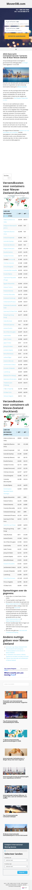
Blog (5, 883)
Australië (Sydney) (9, 241)
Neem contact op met (15, 883)
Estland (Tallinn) (8, 287)
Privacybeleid (24, 883)
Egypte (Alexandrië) (9, 283)
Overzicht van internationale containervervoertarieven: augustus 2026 (15, 702)
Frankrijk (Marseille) (9, 294)
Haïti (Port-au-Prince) (9, 525)
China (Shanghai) (8, 266)
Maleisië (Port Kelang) (10, 375)
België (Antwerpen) (9, 248)
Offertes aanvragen (16, 36)
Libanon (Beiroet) (8, 361)
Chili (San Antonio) (9, 263)
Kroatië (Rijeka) (8, 274)
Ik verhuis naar (8, 864)
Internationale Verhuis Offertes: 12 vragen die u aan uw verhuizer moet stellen (15, 796)
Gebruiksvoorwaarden (11, 885)
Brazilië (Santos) (8, 252)
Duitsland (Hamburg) (9, 298)
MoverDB (17, 608)
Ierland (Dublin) (8, 328)
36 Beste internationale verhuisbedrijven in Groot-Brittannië (15, 834)
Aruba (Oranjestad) (9, 237)
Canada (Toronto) (9, 256)
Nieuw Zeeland (22, 87)
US (4, 389)
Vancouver (11, 259)
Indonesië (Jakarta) (9, 324)
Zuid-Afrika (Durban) (9, 578)
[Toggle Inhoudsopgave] (8, 178)
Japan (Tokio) (7, 343)
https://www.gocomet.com (13, 621)
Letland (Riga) (7, 357)
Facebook (19, 885)
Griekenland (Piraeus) (10, 302)
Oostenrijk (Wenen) (9, 245)
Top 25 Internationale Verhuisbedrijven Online (11, 721)
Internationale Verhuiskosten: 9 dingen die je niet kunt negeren (13, 759)
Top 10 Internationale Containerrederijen (10, 816)
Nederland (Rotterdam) (10, 379)
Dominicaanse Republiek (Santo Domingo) (8, 491)
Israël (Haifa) (7, 335)
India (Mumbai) (8, 321)
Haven (6, 216)
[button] (16, 432)
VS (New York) (7, 392)
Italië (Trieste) (7, 339)
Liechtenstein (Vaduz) (10, 364)
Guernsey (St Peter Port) (10, 311)
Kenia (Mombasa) (8, 354)
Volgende (22, 872)
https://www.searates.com (13, 619)
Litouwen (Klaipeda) (9, 368)
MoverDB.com (16, 3)
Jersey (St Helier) (8, 346)
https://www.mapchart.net (13, 604)
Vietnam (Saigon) (8, 396)
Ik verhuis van (8, 857)
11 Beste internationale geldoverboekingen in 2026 (12, 740)
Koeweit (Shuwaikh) (9, 564)
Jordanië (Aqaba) (8, 350)
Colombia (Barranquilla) (10, 270)
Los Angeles (9, 389)
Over (8, 883)
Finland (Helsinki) (8, 291)
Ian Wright (25, 63)
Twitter (24, 885)
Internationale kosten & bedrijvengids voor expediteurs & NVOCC (16, 777)
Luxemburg (7, 372)
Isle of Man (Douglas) (10, 332)
